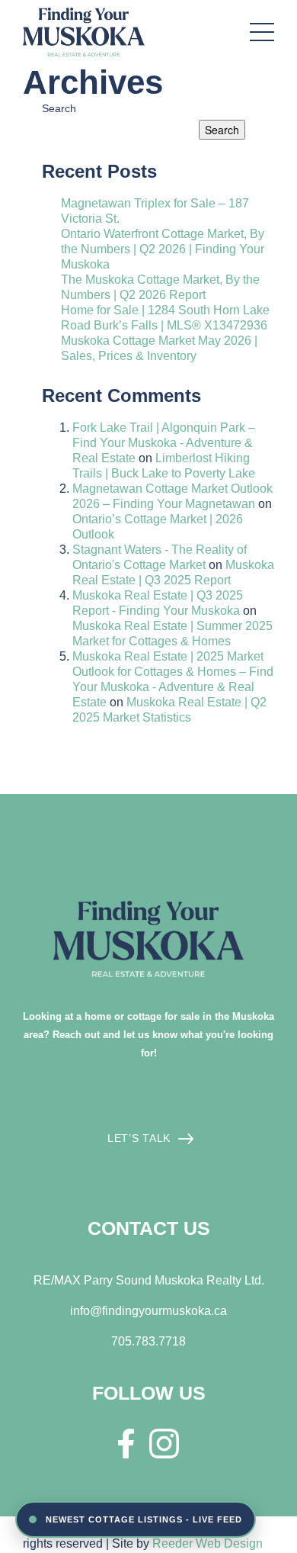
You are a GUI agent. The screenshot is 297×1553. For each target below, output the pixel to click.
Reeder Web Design (207, 1543)
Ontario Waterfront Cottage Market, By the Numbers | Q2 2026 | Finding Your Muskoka (162, 249)
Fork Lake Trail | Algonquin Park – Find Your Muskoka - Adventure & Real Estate (163, 443)
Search (59, 108)
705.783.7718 (148, 1341)
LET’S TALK (139, 1138)
